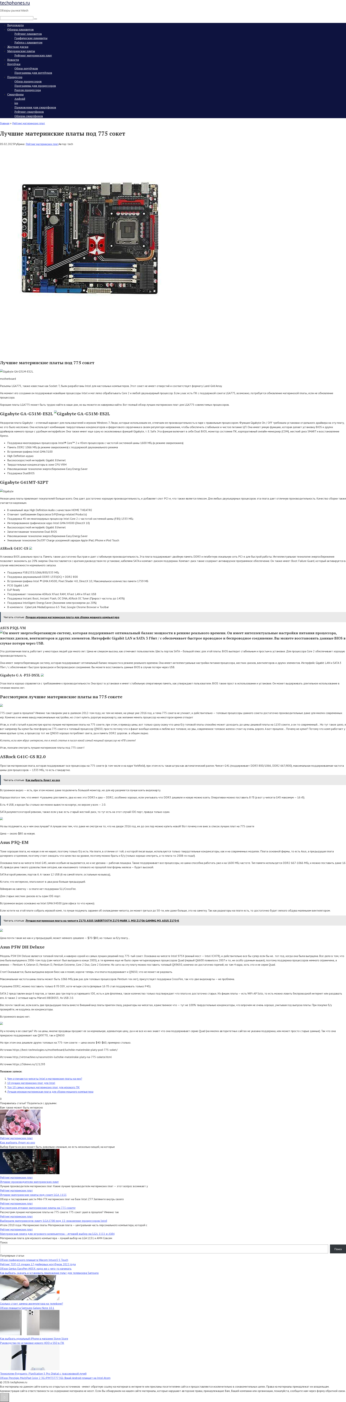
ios (16, 103)
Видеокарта (15, 25)
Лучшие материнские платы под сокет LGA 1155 (33, 1195)
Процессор (14, 77)
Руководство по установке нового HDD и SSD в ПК (32, 1343)
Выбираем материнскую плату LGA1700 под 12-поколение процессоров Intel (53, 1221)
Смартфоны (15, 94)
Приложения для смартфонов (35, 107)
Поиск (4, 1242)
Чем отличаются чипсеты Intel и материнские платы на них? (44, 1078)
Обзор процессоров (28, 81)
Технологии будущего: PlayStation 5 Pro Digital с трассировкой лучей (43, 1373)
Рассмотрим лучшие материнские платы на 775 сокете (38, 1208)
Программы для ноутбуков (33, 73)
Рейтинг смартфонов (29, 112)
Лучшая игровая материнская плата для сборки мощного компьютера (50, 1091)
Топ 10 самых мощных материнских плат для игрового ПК (43, 1087)
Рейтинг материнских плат (33, 55)
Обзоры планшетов (20, 29)
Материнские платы (21, 51)
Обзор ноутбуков (26, 68)
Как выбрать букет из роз (17, 1142)
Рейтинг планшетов (28, 34)
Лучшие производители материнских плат (29, 1182)
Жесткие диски (17, 47)
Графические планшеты (30, 38)
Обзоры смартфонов (28, 116)
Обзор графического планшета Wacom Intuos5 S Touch (34, 1260)
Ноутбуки (13, 64)
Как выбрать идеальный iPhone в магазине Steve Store (34, 1338)
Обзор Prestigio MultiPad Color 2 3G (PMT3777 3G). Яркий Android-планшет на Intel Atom (55, 1378)
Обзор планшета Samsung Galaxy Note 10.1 (27, 1308)
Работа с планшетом (28, 42)
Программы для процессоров (35, 86)
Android (19, 99)
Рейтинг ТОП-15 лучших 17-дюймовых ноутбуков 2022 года (38, 1264)
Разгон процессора (27, 90)
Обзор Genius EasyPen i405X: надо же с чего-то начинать (36, 1268)
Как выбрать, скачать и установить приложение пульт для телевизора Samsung (49, 1273)
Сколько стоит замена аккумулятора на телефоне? (31, 1303)
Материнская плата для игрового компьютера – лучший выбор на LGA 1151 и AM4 (57, 1234)
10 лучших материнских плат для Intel (31, 1083)
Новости (13, 60)
